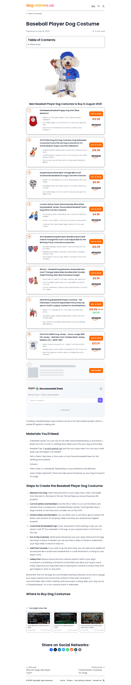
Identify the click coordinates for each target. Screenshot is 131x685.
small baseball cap (53, 448)
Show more (35, 44)
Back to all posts (35, 13)
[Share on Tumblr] (75, 649)
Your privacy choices (82, 680)
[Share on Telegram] (63, 649)
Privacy (70, 680)
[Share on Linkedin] (59, 649)
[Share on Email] (79, 649)
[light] (103, 6)
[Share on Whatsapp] (67, 649)
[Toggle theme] (101, 388)
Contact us (97, 680)
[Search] (98, 6)
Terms (62, 680)
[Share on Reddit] (71, 649)
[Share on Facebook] (51, 649)
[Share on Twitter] (55, 649)
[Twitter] (103, 680)
